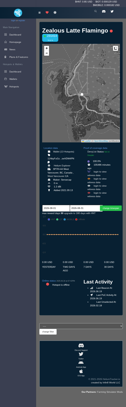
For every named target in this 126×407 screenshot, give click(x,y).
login (13, 20)
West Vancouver (56, 176)
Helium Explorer (62, 165)
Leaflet (87, 140)
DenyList (91, 151)
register (21, 20)
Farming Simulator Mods (110, 392)
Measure (115, 48)
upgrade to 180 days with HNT (80, 213)
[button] (46, 48)
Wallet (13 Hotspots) (63, 151)
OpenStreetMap (101, 140)
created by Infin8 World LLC (105, 382)
